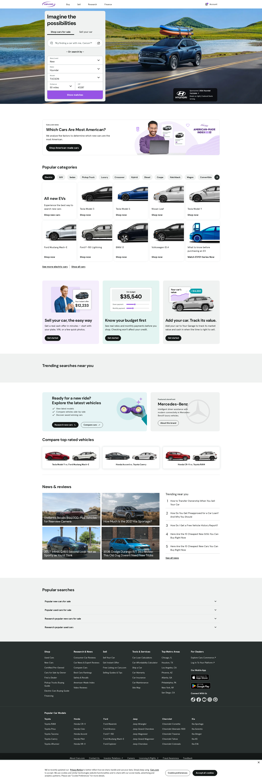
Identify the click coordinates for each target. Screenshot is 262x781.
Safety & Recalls (81, 677)
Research (92, 4)
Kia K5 (194, 739)
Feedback (187, 758)
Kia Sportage (197, 724)
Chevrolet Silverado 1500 (173, 729)
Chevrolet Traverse (171, 734)
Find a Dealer (50, 677)
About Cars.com (77, 758)
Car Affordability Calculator (145, 662)
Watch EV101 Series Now (201, 256)
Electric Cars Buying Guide (56, 690)
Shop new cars (52, 214)
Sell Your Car (109, 657)
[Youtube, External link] (204, 699)
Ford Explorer (109, 744)
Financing (48, 695)
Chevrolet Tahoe (170, 739)
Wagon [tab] (190, 177)
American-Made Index (84, 682)
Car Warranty (138, 672)
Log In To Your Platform (202, 662)
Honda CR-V (80, 724)
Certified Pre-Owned (54, 667)
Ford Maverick (110, 724)
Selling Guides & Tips (112, 672)
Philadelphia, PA (169, 682)
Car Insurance (139, 677)
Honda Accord (80, 734)
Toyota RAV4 (50, 724)
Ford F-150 (108, 734)
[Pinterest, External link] (215, 699)
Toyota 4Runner (51, 744)
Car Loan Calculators (142, 657)
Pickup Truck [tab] (88, 177)
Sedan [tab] (72, 177)
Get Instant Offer (111, 662)
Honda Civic (79, 729)
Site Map (136, 687)
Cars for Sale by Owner (55, 672)
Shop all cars (78, 266)
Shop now (85, 214)
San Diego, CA (168, 692)
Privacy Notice (76, 770)
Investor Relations (112, 758)
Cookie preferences (178, 772)
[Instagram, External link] (210, 699)
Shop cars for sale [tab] (61, 31)
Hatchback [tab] (175, 177)
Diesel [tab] (147, 177)
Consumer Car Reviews (85, 657)
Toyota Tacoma (51, 734)
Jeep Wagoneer (140, 734)
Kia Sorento (197, 729)
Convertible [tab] (206, 177)
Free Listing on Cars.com (114, 667)
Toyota (47, 719)
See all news (172, 557)
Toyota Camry (50, 739)
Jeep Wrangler (139, 724)
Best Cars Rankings (83, 672)
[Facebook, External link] (198, 699)
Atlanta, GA (167, 677)
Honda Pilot (79, 739)
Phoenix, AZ (167, 672)
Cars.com (154, 770)
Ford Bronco (109, 729)
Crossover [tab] (119, 177)
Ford (105, 719)
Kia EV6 (195, 744)
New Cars (48, 662)
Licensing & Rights (147, 758)
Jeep (135, 719)
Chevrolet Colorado (171, 744)
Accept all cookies (205, 772)
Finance (108, 4)
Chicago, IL (167, 657)
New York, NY (168, 687)
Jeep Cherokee (140, 744)
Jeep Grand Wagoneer (143, 739)
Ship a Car (137, 667)
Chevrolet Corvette (171, 724)
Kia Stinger (197, 734)
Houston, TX (167, 662)
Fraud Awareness (171, 758)
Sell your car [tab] (85, 31)
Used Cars (49, 657)
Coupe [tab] (160, 177)
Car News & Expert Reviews (86, 662)
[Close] (258, 762)
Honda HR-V (80, 744)
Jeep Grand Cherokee (143, 729)
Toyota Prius (50, 729)
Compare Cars (80, 667)
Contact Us (94, 758)
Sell (79, 4)
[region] (131, 770)
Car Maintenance (140, 682)
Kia (193, 719)
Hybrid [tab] (134, 177)
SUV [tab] (61, 177)
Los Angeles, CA (169, 667)
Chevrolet (167, 719)
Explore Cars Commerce (202, 657)
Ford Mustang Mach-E (113, 739)
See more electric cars (55, 266)
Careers (131, 758)
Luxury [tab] (104, 177)
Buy (68, 4)
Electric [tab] (48, 177)
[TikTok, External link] (193, 699)
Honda (77, 719)
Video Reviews (80, 687)
